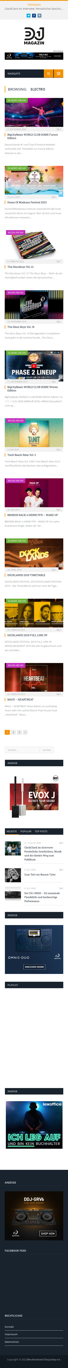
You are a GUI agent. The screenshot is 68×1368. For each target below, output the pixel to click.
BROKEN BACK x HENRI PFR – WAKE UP (32, 515)
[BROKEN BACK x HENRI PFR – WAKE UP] (34, 493)
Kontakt (9, 1326)
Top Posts (41, 831)
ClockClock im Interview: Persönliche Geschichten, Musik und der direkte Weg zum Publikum (35, 8)
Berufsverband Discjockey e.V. (44, 1359)
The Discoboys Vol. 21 (20, 267)
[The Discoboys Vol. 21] (34, 245)
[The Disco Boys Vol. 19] (34, 305)
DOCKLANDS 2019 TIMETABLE (26, 575)
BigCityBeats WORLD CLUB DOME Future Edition (32, 136)
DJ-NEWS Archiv (17, 100)
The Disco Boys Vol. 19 (20, 327)
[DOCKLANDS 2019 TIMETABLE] (34, 553)
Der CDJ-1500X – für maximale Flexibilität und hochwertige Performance (42, 897)
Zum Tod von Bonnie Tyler (40, 874)
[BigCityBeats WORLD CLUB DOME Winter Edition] (34, 366)
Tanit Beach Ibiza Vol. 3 (21, 455)
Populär (25, 831)
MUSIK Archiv (15, 232)
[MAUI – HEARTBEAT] (34, 678)
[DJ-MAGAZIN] (34, 35)
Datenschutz (12, 1341)
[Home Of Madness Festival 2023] (34, 181)
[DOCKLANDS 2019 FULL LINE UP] (34, 614)
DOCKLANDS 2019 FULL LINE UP (27, 635)
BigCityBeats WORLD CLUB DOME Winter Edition (32, 388)
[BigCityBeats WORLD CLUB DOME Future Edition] (34, 113)
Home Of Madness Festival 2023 (27, 202)
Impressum (11, 1334)
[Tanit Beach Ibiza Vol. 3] (34, 433)
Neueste (12, 831)
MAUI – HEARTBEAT (20, 699)
